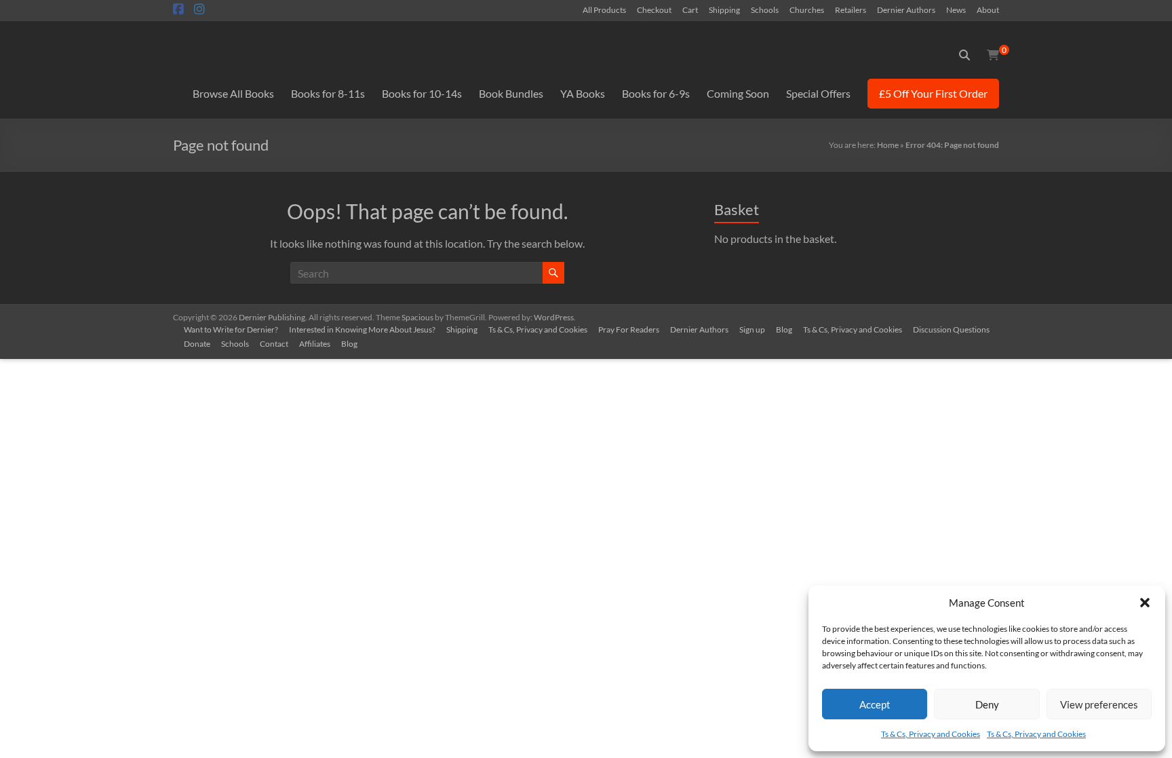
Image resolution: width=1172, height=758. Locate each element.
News (956, 9)
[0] (993, 55)
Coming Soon (738, 93)
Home (888, 145)
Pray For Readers (628, 329)
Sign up (752, 329)
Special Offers (818, 93)
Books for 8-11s (328, 93)
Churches (806, 9)
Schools (765, 9)
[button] (1145, 602)
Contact (274, 344)
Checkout (654, 9)
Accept (875, 704)
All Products (604, 9)
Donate (197, 344)
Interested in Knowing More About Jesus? (362, 329)
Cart (690, 9)
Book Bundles (511, 93)
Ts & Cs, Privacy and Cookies (930, 734)
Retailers (850, 9)
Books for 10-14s (422, 93)
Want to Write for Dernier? (231, 329)
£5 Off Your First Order (933, 93)
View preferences (1099, 704)
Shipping (724, 9)
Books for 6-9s (656, 93)
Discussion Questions (951, 329)
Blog (784, 329)
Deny (987, 704)
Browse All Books (233, 93)
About (988, 9)
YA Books (582, 93)
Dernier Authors (906, 9)
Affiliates (314, 344)
